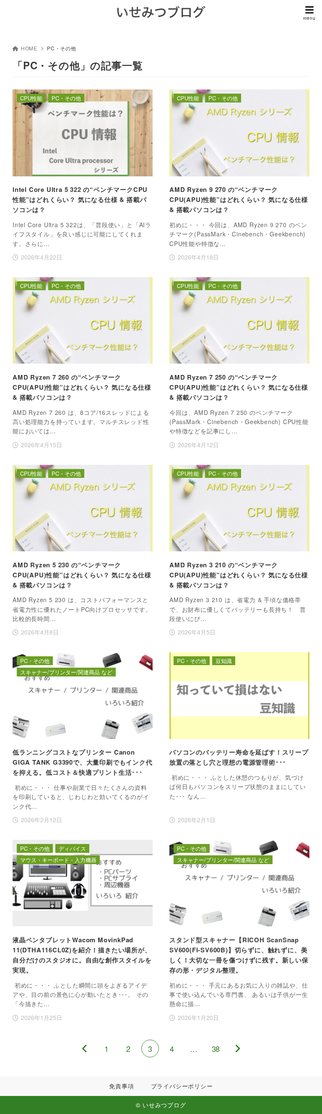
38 (215, 1048)
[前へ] (84, 1048)
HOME (29, 48)
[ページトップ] (305, 1097)
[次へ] (237, 1048)
